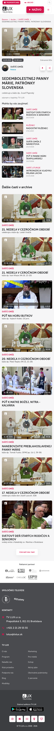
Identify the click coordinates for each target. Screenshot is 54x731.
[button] (42, 68)
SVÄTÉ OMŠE (23, 19)
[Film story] (19, 599)
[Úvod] (7, 9)
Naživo (36, 9)
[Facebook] (20, 719)
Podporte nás (13, 3)
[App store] (36, 709)
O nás (4, 651)
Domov (5, 19)
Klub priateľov (8, 667)
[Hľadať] (49, 3)
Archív (30, 3)
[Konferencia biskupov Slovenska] (6, 599)
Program (6, 657)
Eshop (30, 662)
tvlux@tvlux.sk (14, 634)
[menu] (48, 9)
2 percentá (32, 678)
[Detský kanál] (41, 719)
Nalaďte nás (7, 662)
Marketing (32, 651)
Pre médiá (32, 657)
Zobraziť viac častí (27, 552)
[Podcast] (34, 719)
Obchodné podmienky (37, 673)
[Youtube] (27, 719)
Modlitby (6, 683)
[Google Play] (19, 709)
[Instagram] (12, 719)
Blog (4, 678)
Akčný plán (33, 667)
